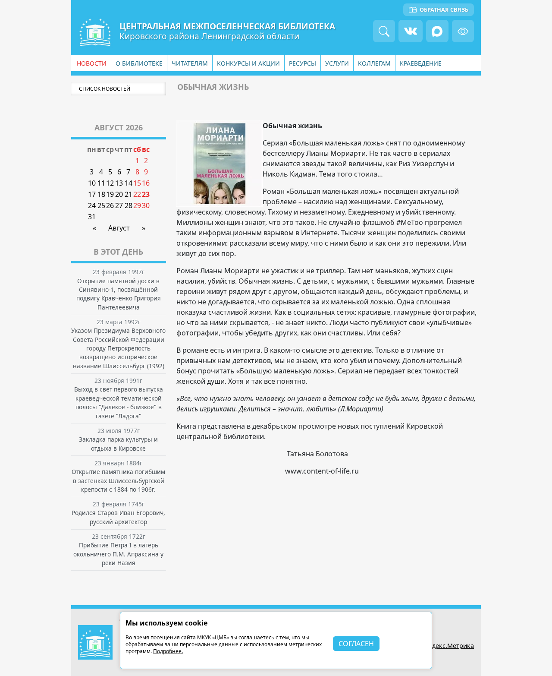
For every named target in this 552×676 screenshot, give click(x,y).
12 (110, 183)
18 (101, 194)
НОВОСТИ (92, 63)
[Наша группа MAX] (437, 31)
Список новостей (104, 88)
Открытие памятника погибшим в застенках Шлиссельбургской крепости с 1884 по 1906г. (118, 480)
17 (92, 194)
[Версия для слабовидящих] (463, 31)
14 (128, 183)
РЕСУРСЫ (302, 63)
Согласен (356, 643)
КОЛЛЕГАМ (374, 63)
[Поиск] (384, 31)
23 (146, 194)
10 (92, 183)
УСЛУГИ (337, 63)
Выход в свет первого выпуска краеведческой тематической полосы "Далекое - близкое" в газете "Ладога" (118, 402)
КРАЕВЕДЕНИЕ (421, 63)
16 (146, 183)
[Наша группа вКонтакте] (410, 31)
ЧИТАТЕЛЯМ (190, 63)
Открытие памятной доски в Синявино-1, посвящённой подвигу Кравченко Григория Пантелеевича (118, 294)
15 (137, 183)
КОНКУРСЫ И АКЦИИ (248, 63)
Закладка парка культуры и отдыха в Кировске (118, 443)
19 (110, 194)
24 (92, 205)
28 (128, 205)
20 (119, 194)
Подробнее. (168, 651)
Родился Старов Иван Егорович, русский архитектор (118, 517)
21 (128, 194)
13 (119, 183)
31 (92, 216)
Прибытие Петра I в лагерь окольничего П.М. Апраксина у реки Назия (118, 554)
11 (101, 183)
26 (110, 205)
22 (137, 194)
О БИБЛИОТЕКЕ (139, 63)
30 (146, 205)
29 (137, 205)
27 (119, 205)
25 (101, 205)
